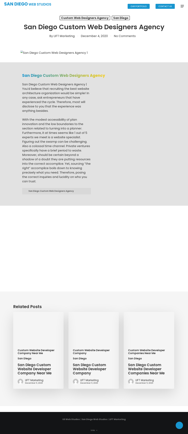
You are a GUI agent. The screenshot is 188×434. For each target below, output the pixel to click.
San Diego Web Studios (94, 419)
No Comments (125, 36)
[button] (182, 6)
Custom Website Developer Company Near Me (36, 352)
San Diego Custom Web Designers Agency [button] (51, 191)
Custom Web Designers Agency (85, 18)
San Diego (120, 18)
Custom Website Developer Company (91, 352)
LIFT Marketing (64, 36)
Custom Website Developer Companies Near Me (146, 352)
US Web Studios (71, 419)
